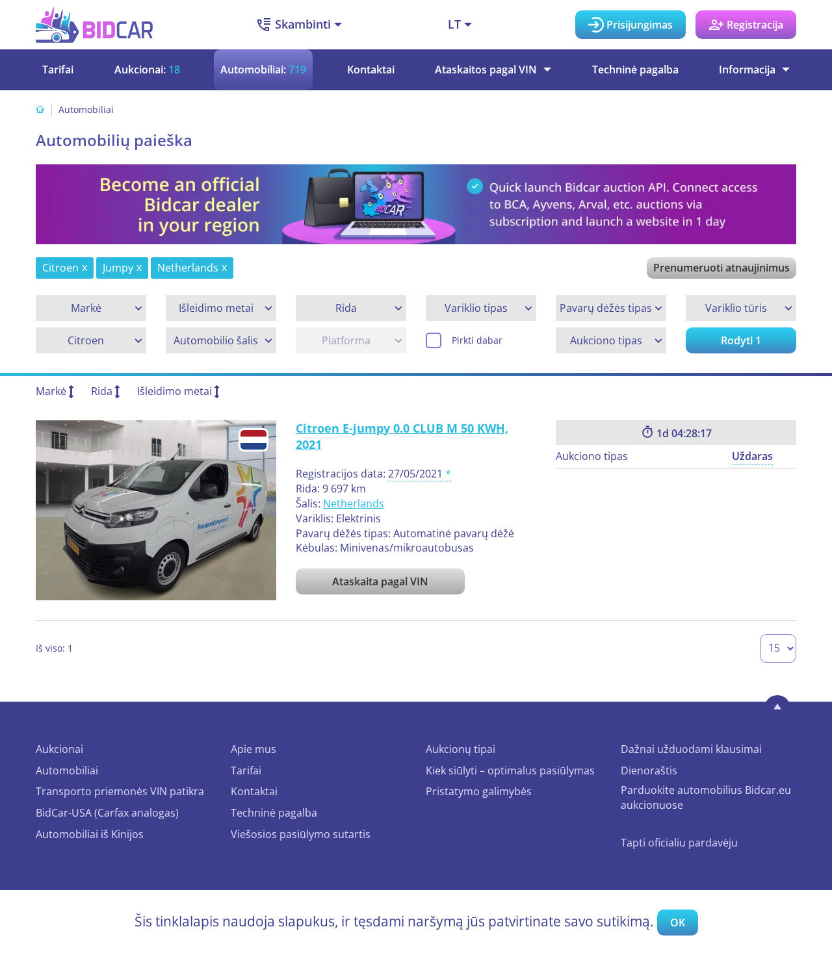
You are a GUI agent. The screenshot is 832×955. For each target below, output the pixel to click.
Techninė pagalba (635, 69)
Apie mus (253, 749)
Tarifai (57, 69)
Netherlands (353, 503)
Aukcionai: (147, 69)
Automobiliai (67, 770)
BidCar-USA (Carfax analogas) (107, 813)
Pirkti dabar (477, 340)
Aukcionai (59, 749)
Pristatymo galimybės (479, 791)
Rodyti (741, 340)
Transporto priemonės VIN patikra (120, 791)
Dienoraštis (649, 770)
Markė (51, 391)
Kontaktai (371, 69)
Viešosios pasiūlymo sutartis (300, 834)
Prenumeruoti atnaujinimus (721, 268)
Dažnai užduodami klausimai (691, 749)
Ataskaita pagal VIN (380, 581)
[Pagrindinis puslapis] (40, 109)
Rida (101, 391)
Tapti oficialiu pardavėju (679, 842)
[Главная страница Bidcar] (94, 24)
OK (677, 922)
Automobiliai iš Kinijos (90, 834)
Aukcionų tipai (460, 749)
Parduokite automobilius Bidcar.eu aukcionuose (706, 797)
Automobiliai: (263, 69)
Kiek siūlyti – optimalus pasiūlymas (510, 770)
